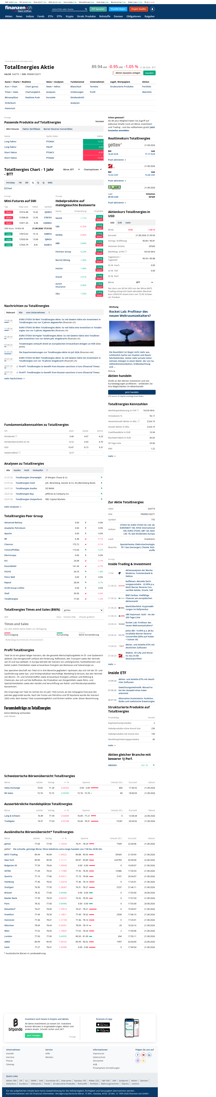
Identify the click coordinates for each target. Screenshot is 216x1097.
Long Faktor (10, 141)
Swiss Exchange (12, 787)
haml (6, 947)
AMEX (7, 941)
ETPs (59, 16)
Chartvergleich (32, 92)
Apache (8, 533)
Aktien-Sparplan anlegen (128, 72)
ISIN (24, 74)
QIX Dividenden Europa (143, 533)
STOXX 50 (125, 524)
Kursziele (50, 97)
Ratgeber (150, 16)
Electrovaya (10, 555)
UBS (58, 226)
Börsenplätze (11, 97)
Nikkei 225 (94, 1080)
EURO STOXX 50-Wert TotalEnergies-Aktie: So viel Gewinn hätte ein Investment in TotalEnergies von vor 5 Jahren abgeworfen (60, 321)
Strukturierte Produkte (121, 86)
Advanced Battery (13, 522)
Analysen (50, 92)
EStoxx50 (82, 2)
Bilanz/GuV (76, 86)
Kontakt (10, 1054)
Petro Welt (9, 577)
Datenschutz (99, 1057)
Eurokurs (23, 1083)
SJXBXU (48, 212)
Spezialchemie (127, 544)
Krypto (69, 16)
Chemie (145, 547)
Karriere (10, 1057)
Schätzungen (77, 92)
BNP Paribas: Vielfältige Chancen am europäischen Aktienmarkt (139, 598)
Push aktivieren (116, 159)
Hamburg (9, 881)
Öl (145, 2)
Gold (98, 2)
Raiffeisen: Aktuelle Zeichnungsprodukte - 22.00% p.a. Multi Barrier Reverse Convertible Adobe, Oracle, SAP (140, 586)
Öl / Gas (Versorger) (131, 547)
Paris (6, 903)
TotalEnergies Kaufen (26, 488)
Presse (9, 1061)
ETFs (50, 16)
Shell (6, 593)
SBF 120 (145, 530)
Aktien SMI (11, 1080)
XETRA (7, 870)
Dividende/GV (77, 97)
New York (9, 860)
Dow (35, 2)
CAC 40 (151, 524)
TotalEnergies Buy (25, 493)
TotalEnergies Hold (25, 482)
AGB (95, 1064)
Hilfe (47, 1054)
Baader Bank (10, 898)
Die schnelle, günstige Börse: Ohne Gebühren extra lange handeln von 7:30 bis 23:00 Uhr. (58, 849)
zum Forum (9, 716)
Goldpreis (123, 1080)
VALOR (7, 74)
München (9, 925)
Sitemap (10, 1064)
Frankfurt (9, 914)
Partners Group (63, 251)
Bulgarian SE (10, 865)
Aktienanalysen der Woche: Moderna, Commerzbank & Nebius (139, 573)
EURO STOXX (134, 530)
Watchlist (147, 92)
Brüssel (8, 892)
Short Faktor (10, 152)
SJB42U (48, 239)
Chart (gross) (31, 86)
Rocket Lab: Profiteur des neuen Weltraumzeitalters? (139, 624)
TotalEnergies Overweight (29, 477)
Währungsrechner (110, 1083)
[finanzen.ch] (18, 7)
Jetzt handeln (132, 392)
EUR (120, 222)
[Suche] (86, 9)
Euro (65, 2)
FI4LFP (49, 147)
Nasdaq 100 (80, 1080)
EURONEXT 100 (127, 527)
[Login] (152, 9)
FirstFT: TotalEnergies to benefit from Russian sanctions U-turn (50, 366)
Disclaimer (98, 1061)
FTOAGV (50, 141)
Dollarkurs (11, 1083)
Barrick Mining (63, 260)
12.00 (100, 141)
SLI (26, 1080)
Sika (58, 293)
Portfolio (146, 86)
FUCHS (7, 571)
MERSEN (112, 765)
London (8, 936)
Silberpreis (36, 1083)
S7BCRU (48, 217)
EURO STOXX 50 (138, 524)
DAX (50, 2)
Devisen (118, 16)
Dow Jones (66, 1080)
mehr (128, 222)
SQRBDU (47, 223)
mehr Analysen (11, 506)
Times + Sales (11, 92)
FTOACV (50, 152)
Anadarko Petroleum (14, 528)
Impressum (98, 1054)
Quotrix (8, 876)
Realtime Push (32, 97)
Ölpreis (125, 1083)
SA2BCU (48, 244)
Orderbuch (10, 102)
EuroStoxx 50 (52, 1080)
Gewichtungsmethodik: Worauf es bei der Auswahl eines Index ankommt (136, 690)
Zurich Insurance (60, 285)
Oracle (59, 276)
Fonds (40, 16)
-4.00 (100, 152)
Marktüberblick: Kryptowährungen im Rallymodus (140, 608)
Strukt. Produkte (86, 16)
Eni (5, 560)
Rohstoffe (104, 16)
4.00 (101, 147)
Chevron (8, 544)
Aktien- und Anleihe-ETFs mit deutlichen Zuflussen (140, 646)
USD (112, 222)
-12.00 (100, 157)
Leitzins (135, 1083)
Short (99, 219)
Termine (94, 86)
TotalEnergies (11, 598)
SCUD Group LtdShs (14, 588)
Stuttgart (9, 887)
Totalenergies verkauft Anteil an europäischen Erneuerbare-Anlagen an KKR (57, 343)
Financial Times (91, 366)
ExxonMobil (10, 566)
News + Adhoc (53, 86)
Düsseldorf (9, 909)
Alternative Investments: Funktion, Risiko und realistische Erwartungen (137, 700)
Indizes (30, 16)
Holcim (59, 268)
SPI (21, 2)
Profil (92, 92)
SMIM (33, 1080)
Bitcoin (114, 2)
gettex (7, 843)
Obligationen (134, 16)
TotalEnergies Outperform (29, 499)
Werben (49, 1057)
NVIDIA (59, 234)
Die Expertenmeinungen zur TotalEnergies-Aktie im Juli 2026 (49, 352)
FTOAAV (50, 157)
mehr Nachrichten (13, 378)
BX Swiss (8, 793)
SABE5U (48, 233)
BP (5, 538)
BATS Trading (11, 854)
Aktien (8, 16)
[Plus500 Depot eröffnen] (21, 11)
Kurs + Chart (11, 86)
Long (99, 216)
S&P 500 (106, 1080)
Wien (6, 930)
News (19, 16)
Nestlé (59, 218)
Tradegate (9, 821)
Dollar (130, 2)
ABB (58, 243)
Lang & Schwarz (12, 815)
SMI (6, 2)
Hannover (9, 919)
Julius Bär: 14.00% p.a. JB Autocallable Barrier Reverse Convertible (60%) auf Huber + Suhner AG (140, 635)
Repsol (7, 582)
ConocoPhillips (11, 549)
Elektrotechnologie (144, 544)
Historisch (10, 108)
